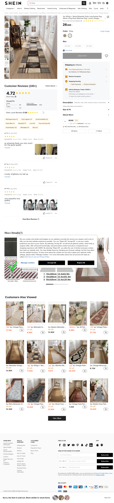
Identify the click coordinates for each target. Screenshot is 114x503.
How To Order (21, 453)
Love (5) (32, 123)
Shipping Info (21, 445)
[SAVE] (107, 56)
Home (6, 13)
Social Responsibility (7, 450)
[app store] (97, 446)
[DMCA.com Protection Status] (65, 491)
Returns (19, 448)
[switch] (43, 112)
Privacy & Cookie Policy (101, 473)
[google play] (101, 446)
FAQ (32, 453)
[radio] (65, 36)
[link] (94, 3)
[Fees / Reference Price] (72, 25)
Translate (7, 148)
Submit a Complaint (6, 463)
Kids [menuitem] (90, 8)
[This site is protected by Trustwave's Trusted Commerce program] (59, 491)
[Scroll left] (105, 8)
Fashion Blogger (8, 454)
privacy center (100, 475)
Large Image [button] (105, 31)
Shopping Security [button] (75, 81)
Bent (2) (35, 127)
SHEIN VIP (20, 461)
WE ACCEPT (62, 483)
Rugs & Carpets (23, 13)
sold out (82, 56)
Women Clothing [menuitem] (29, 8)
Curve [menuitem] (96, 8)
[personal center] (90, 3)
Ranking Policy (21, 468)
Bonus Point (34, 451)
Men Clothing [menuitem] (82, 8)
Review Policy (10, 96)
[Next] (106, 260)
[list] (76, 445)
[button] (103, 3)
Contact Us (34, 445)
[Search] (84, 3)
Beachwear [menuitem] (41, 8)
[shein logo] (13, 3)
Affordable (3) (24, 127)
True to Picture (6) (44, 123)
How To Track (21, 456)
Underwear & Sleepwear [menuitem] (67, 8)
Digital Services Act (8, 459)
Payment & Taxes (36, 448)
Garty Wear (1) (10, 123)
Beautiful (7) (22, 123)
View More (57, 418)
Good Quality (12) (11, 127)
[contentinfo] (85, 487)
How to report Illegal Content (21, 464)
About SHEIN (7, 447)
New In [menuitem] (19, 8)
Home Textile (13, 13)
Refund (19, 451)
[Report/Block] (56, 158)
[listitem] (15, 319)
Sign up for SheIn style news (69, 451)
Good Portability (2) (42, 119)
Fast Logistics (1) (26, 119)
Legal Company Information (8, 444)
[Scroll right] (107, 8)
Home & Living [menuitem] (52, 8)
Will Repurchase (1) (12, 119)
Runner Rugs (34, 13)
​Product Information (20, 471)
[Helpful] (44, 158)
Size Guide (20, 458)
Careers (5, 456)
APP (97, 441)
